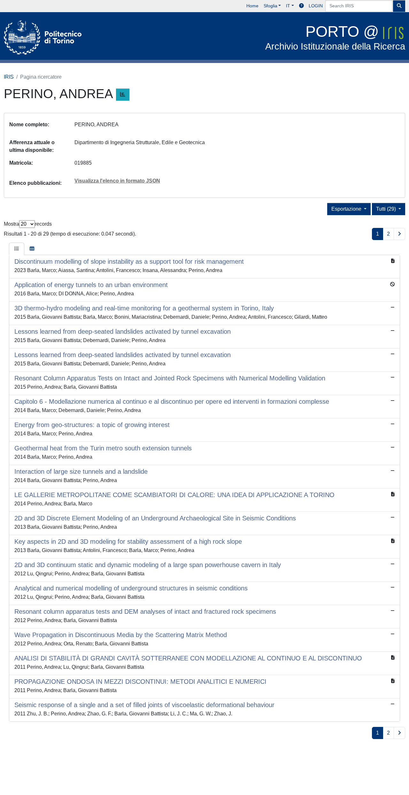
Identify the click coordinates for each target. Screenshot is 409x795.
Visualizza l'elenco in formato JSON (117, 180)
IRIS (9, 77)
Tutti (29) (386, 209)
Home (252, 5)
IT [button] (288, 5)
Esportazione (347, 209)
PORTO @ (335, 37)
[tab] (16, 249)
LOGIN (316, 5)
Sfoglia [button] (270, 5)
